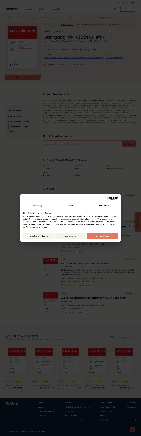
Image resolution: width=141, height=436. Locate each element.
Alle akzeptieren (102, 236)
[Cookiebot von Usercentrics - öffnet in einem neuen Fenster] (108, 198)
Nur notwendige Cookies (38, 236)
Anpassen (69, 236)
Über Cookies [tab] (104, 206)
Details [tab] (70, 206)
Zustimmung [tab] (37, 206)
